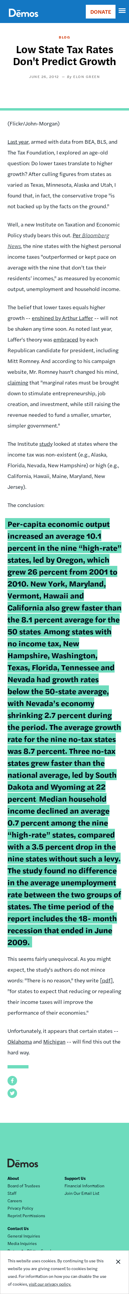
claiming (18, 382)
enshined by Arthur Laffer (62, 317)
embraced (65, 339)
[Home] (24, 19)
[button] (12, 1080)
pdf (106, 980)
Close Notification (118, 1272)
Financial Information (84, 1186)
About (13, 1178)
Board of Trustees (24, 1186)
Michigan (54, 1041)
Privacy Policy (20, 1208)
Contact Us (18, 1228)
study (45, 443)
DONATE (100, 11)
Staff (12, 1193)
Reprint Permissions (26, 1215)
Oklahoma (20, 1041)
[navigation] (122, 10)
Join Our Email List (81, 1193)
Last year (18, 141)
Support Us (75, 1178)
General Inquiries (24, 1236)
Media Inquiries (22, 1243)
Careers (15, 1200)
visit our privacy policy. (50, 1284)
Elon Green (86, 76)
